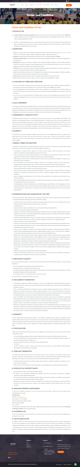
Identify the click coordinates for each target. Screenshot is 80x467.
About (26, 4)
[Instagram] (68, 1)
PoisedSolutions (33, 464)
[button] (62, 464)
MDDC (40, 4)
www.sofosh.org (64, 52)
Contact (56, 4)
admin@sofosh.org (26, 1)
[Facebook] (66, 1)
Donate (68, 5)
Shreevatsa (31, 4)
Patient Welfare (46, 4)
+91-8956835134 (16, 1)
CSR (52, 4)
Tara (37, 4)
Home (22, 4)
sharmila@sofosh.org (20, 397)
